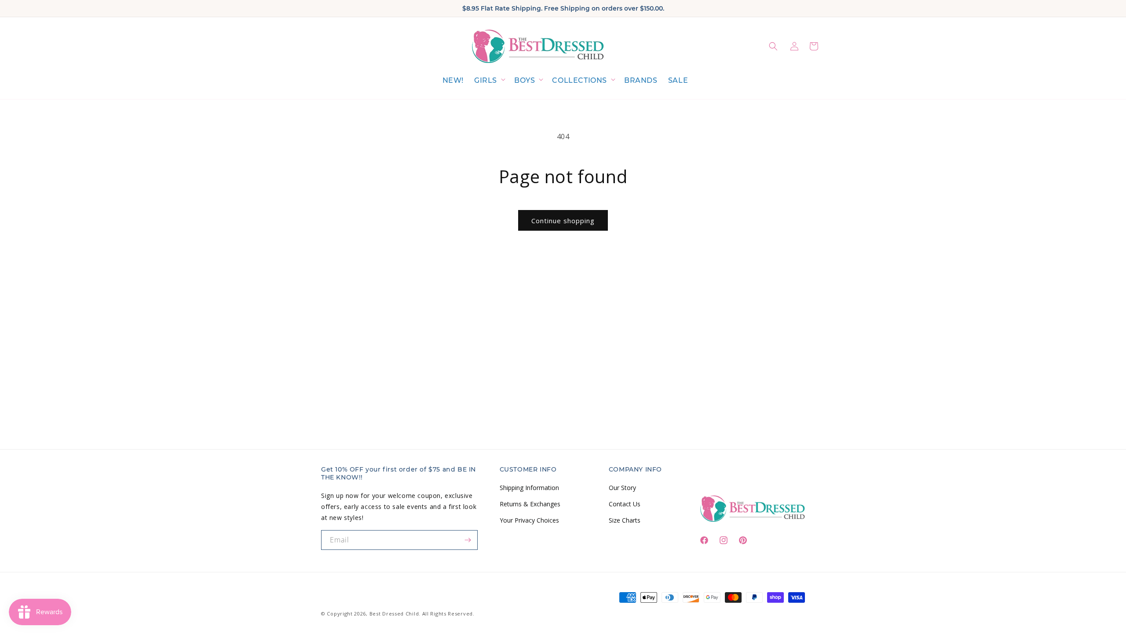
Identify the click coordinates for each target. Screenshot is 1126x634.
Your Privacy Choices (529, 520)
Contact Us (624, 504)
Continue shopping (563, 220)
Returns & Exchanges (530, 504)
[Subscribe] (468, 540)
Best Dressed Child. (394, 613)
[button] (489, 81)
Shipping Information (529, 487)
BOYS (524, 80)
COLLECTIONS (579, 80)
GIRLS (485, 80)
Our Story (622, 487)
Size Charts (624, 520)
